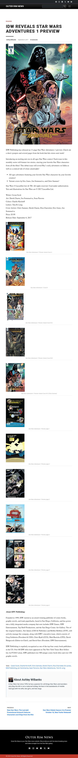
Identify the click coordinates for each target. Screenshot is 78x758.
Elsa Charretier (58, 666)
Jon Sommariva (23, 668)
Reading (9, 21)
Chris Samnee (37, 666)
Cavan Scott (15, 666)
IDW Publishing (11, 668)
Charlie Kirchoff (25, 666)
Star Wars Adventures (48, 668)
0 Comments (34, 39)
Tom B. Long (60, 668)
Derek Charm (47, 666)
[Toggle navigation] (69, 6)
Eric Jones (67, 666)
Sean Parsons (34, 668)
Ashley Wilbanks (11, 39)
